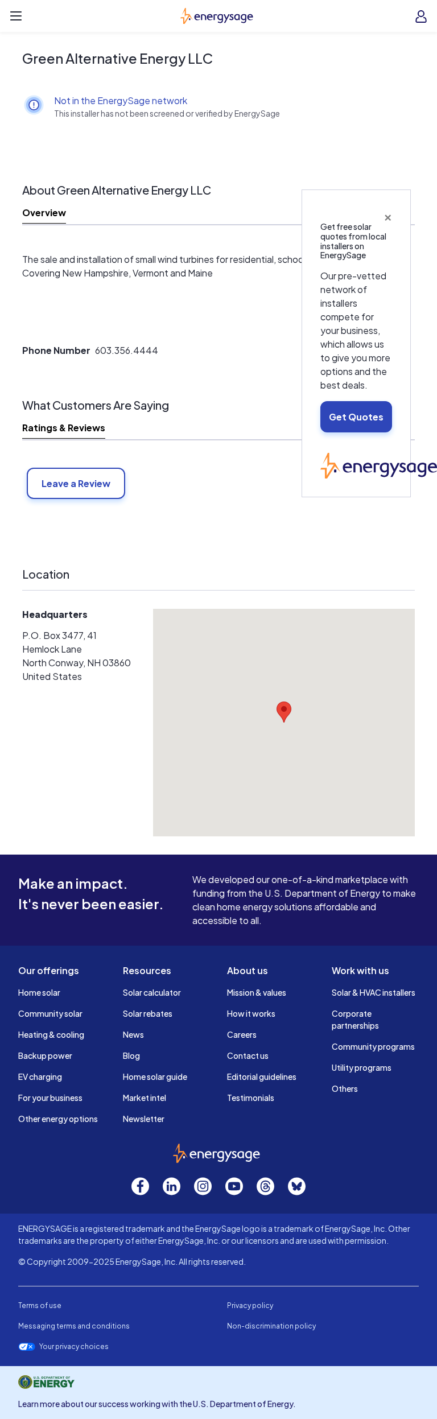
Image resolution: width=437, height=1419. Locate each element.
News (133, 1034)
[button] (284, 712)
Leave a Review (76, 483)
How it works (251, 1013)
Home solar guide (155, 1076)
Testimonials (250, 1097)
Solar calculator (152, 992)
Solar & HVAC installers (373, 992)
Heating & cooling (51, 1034)
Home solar (39, 992)
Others (345, 1088)
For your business (50, 1097)
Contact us (248, 1055)
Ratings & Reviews (63, 428)
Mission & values (256, 992)
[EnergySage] (378, 465)
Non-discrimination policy (271, 1326)
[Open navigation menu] (16, 16)
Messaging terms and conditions (74, 1326)
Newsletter (143, 1118)
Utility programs (361, 1067)
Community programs (373, 1046)
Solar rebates (147, 1013)
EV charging (40, 1076)
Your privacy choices (74, 1347)
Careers (242, 1034)
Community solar (50, 1013)
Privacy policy (250, 1305)
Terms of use (39, 1305)
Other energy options (58, 1118)
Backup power (45, 1055)
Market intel (144, 1097)
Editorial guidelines (261, 1076)
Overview (44, 212)
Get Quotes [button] (356, 417)
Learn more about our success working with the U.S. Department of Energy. (157, 1404)
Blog (131, 1055)
